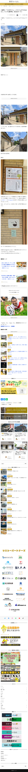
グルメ (2, 691)
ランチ (15, 402)
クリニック (2, 698)
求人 (1, 703)
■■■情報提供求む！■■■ (8, 326)
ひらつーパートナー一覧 (5, 634)
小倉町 (20, 402)
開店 (10, 404)
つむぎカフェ (9, 402)
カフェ (3, 402)
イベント (2, 700)
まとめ (2, 693)
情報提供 (2, 751)
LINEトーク (4, 200)
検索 (25, 463)
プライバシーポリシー (4, 755)
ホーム (2, 686)
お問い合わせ (3, 708)
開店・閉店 (2, 689)
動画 (1, 696)
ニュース (2, 687)
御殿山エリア (4, 404)
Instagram (10, 200)
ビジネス (2, 701)
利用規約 (2, 753)
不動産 (2, 705)
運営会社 (2, 756)
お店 (1, 694)
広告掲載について (4, 758)
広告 (1, 707)
